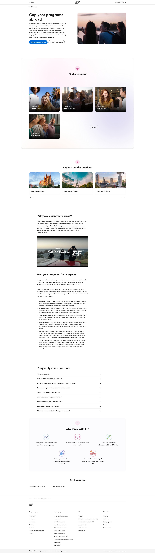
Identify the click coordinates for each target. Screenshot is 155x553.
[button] (32, 2)
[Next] (124, 197)
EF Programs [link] (37, 498)
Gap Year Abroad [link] (46, 498)
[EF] (77, 2)
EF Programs (34, 6)
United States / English (36, 551)
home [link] (30, 498)
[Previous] (121, 197)
